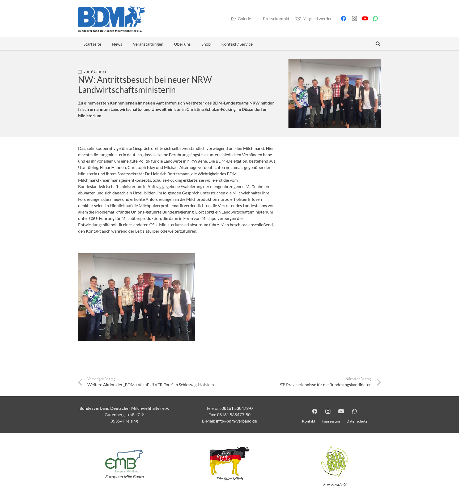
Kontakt (308, 421)
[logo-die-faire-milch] (229, 461)
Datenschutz (356, 421)
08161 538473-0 (237, 408)
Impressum (331, 421)
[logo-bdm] (111, 18)
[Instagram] (354, 18)
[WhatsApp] (375, 18)
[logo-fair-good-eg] (334, 461)
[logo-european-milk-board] (124, 461)
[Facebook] (343, 18)
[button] (126, 43)
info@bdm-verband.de (236, 420)
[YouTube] (365, 18)
